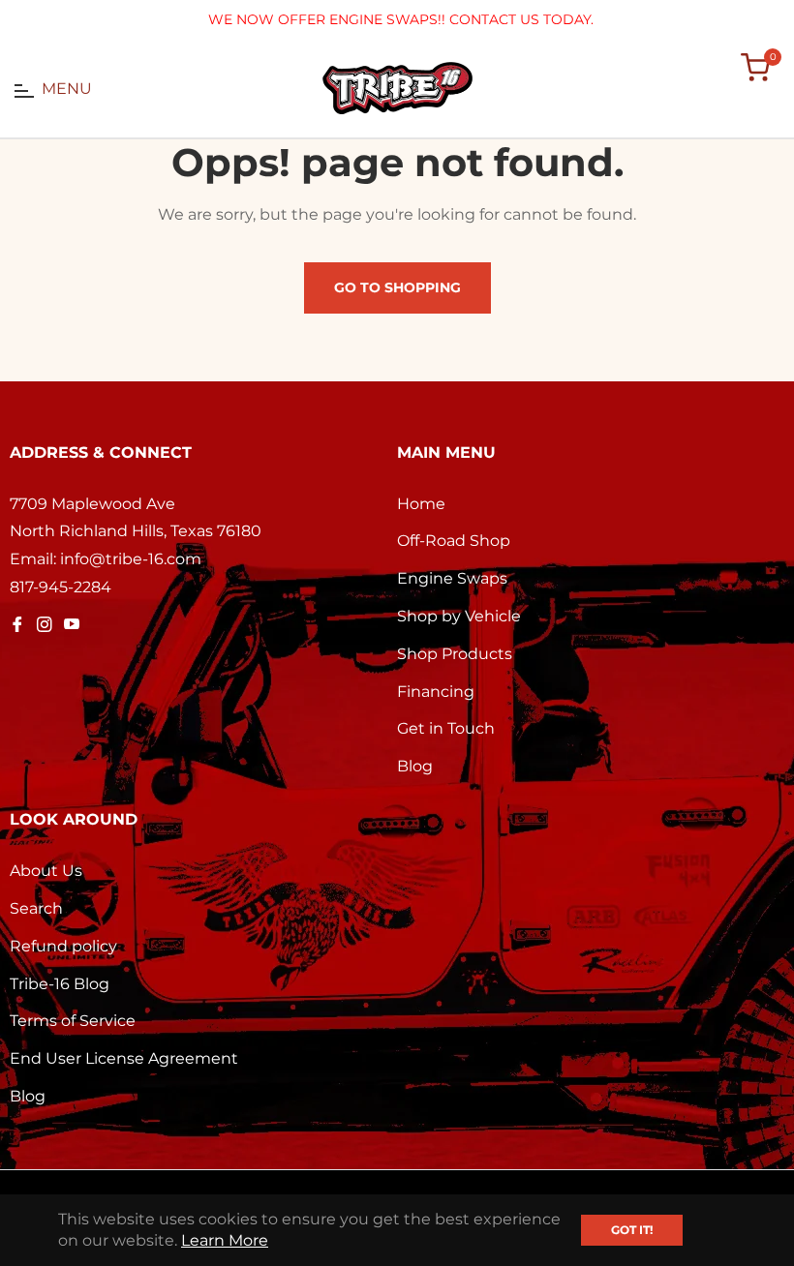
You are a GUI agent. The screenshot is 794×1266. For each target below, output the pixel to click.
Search (36, 908)
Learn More (224, 1240)
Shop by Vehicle (459, 616)
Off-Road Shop (453, 540)
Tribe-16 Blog (59, 984)
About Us (46, 870)
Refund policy (63, 946)
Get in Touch (446, 728)
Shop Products (454, 654)
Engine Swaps (452, 578)
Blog (415, 766)
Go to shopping (397, 287)
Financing (435, 691)
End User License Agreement (124, 1058)
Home (421, 504)
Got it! (632, 1229)
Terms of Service (73, 1020)
